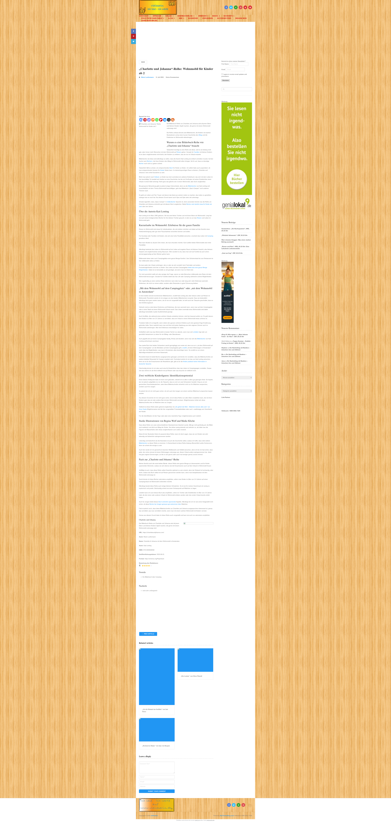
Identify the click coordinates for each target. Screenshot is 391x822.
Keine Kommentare (172, 77)
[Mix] (153, 120)
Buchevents (228, 16)
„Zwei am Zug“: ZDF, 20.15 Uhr (232, 253)
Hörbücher (202, 16)
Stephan (224, 348)
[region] (195, 39)
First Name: (225, 64)
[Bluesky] (165, 120)
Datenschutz (144, 16)
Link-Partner (225, 397)
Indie (180, 18)
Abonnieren (225, 80)
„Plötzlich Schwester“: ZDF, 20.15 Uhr (234, 235)
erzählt (184, 348)
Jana (223, 361)
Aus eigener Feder (224, 18)
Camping (210, 236)
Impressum (157, 16)
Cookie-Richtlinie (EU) (149, 20)
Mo (222, 354)
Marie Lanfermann (147, 77)
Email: (223, 69)
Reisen (179, 152)
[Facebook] (141, 120)
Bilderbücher (192, 186)
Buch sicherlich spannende (167, 502)
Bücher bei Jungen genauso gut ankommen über (165, 504)
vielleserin (154, 815)
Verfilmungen (207, 18)
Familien (196, 152)
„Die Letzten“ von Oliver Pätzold (191, 676)
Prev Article (148, 634)
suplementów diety (210, 820)
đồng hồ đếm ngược (228, 334)
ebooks (215, 16)
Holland (156, 177)
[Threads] (169, 120)
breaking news (241, 18)
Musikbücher (193, 18)
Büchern (149, 161)
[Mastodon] (149, 120)
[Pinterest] (145, 120)
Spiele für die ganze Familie (151, 18)
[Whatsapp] (157, 120)
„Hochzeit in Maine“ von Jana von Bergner (156, 746)
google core (197, 820)
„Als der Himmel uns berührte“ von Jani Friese (155, 710)
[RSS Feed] (173, 120)
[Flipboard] (161, 120)
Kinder (162, 170)
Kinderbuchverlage (185, 16)
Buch (171, 168)
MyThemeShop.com (227, 815)
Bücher (141, 163)
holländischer (171, 202)
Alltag (170, 18)
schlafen (196, 332)
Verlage (168, 16)
